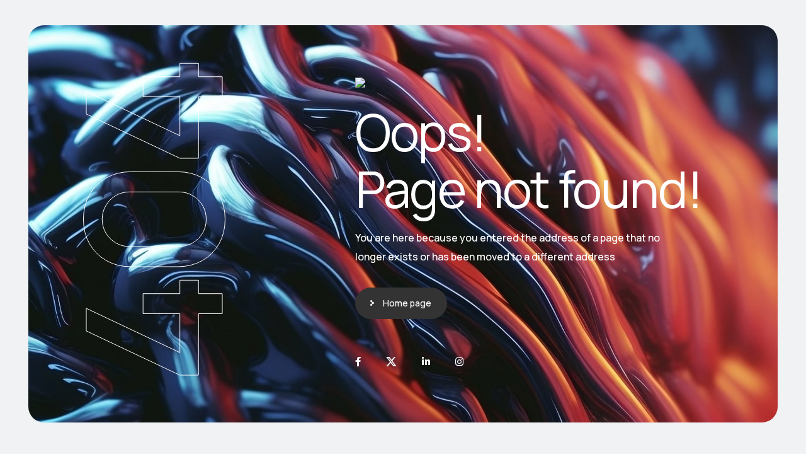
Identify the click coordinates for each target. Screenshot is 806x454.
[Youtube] (459, 361)
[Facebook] (358, 361)
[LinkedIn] (426, 361)
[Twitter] (391, 361)
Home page (407, 303)
